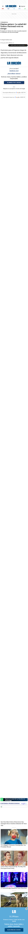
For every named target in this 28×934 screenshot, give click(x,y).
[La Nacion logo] (10, 6)
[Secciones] (3, 6)
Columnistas (4, 22)
